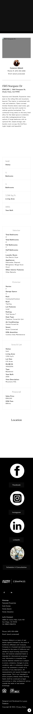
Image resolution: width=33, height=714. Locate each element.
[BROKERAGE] (19, 592)
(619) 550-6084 (20, 71)
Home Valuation (8, 612)
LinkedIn (16, 540)
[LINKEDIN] (11, 592)
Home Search (7, 609)
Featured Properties (9, 603)
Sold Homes (6, 606)
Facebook (17, 485)
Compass (5, 647)
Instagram (16, 512)
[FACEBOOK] (4, 592)
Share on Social (16, 140)
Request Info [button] (16, 133)
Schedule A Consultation (16, 567)
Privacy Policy (21, 707)
